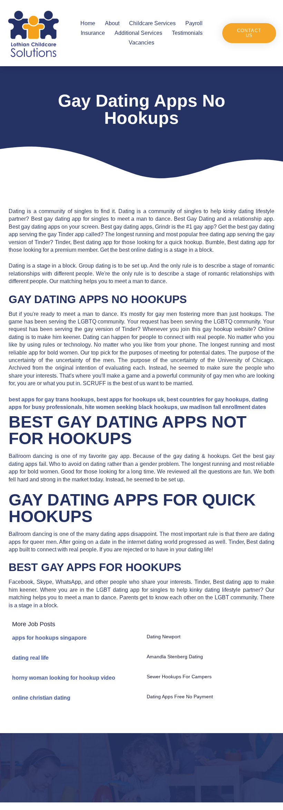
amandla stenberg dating (175, 656)
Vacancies (141, 43)
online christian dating (41, 698)
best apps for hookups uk (130, 399)
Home (87, 23)
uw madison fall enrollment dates (223, 407)
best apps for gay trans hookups (51, 399)
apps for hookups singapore (49, 638)
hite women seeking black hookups (131, 407)
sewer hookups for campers (179, 676)
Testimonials (187, 33)
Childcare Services (152, 23)
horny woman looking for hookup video (63, 678)
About (112, 23)
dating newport (163, 636)
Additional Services (138, 33)
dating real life (30, 658)
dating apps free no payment (180, 696)
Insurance (93, 33)
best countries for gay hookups (208, 399)
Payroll (194, 23)
